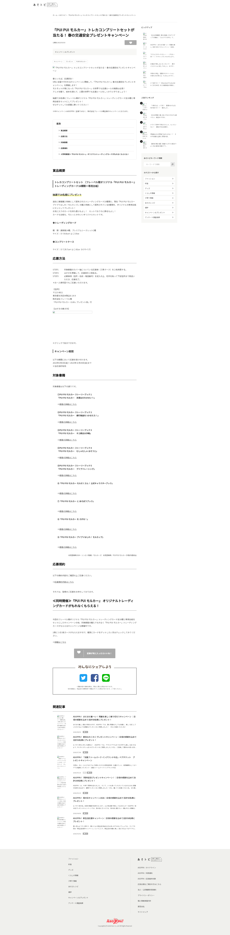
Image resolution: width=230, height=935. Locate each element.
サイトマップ (143, 912)
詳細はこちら (60, 642)
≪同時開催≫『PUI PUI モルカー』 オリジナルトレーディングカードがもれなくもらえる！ (95, 154)
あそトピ (62, 15)
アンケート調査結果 (152, 217)
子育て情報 (149, 198)
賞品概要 (64, 130)
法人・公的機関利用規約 (147, 889)
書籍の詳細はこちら (68, 404)
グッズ (147, 188)
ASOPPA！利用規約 (145, 873)
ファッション (150, 178)
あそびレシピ (150, 203)
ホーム (55, 15)
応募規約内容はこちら (64, 581)
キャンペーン (58, 61)
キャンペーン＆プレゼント (65, 52)
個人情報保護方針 (144, 901)
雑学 (146, 207)
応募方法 (64, 136)
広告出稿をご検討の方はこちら (149, 884)
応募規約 (64, 148)
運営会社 (141, 906)
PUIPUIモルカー (81, 61)
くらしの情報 (150, 193)
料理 (146, 183)
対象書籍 (64, 142)
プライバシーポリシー (146, 895)
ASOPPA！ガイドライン (147, 867)
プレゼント (69, 61)
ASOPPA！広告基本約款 (147, 878)
